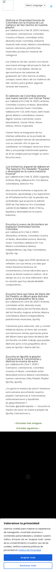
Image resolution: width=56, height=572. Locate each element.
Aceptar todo (28, 557)
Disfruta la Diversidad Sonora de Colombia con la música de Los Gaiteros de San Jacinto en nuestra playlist (26, 24)
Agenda (44, 176)
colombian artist (34, 37)
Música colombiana (39, 44)
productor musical (28, 51)
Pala (29, 378)
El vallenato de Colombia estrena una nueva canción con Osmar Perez (28, 97)
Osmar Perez (27, 122)
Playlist (36, 378)
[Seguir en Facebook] (23, 500)
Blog (17, 180)
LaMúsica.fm (17, 30)
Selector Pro (26, 183)
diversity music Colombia (19, 40)
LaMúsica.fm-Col (15, 111)
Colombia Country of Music (21, 104)
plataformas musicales (18, 319)
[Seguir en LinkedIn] (32, 500)
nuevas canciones (16, 48)
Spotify (36, 319)
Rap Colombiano (36, 249)
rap (24, 249)
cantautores (25, 33)
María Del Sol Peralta (28, 308)
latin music (21, 44)
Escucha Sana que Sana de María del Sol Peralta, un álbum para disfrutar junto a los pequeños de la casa (28, 296)
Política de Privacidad (30, 550)
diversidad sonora (26, 239)
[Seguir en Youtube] (42, 500)
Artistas (44, 30)
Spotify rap (12, 253)
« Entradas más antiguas (28, 423)
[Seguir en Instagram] (13, 500)
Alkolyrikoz (11, 235)
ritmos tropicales (23, 125)
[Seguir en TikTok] (23, 509)
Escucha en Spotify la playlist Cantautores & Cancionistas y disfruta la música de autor (24, 359)
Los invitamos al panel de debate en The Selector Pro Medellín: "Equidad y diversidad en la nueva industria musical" (28, 170)
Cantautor (11, 33)
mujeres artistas (31, 312)
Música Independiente (32, 315)
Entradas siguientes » (28, 428)
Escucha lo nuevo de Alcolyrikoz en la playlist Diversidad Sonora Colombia (27, 227)
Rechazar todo (28, 565)
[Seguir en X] (33, 509)
